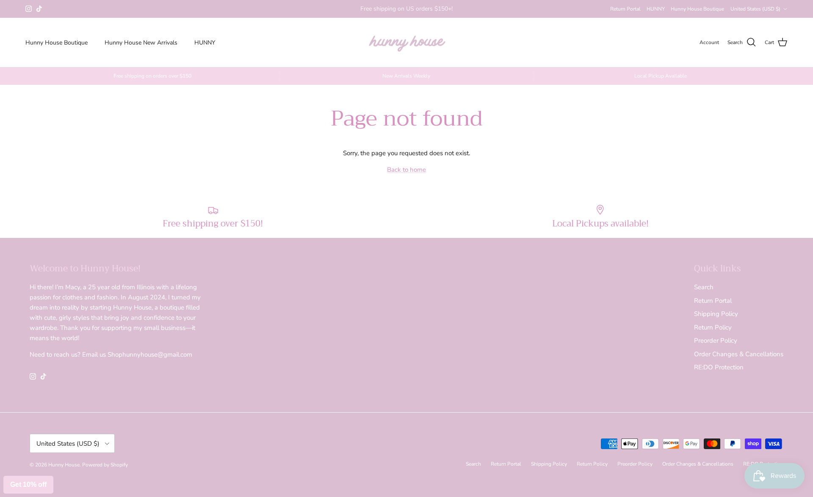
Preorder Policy (715, 340)
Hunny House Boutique (697, 9)
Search (703, 287)
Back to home (406, 169)
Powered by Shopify (105, 464)
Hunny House (64, 464)
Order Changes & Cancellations (738, 354)
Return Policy (713, 327)
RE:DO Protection (719, 367)
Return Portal (625, 9)
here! (432, 12)
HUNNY (656, 9)
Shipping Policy (716, 314)
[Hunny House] (407, 42)
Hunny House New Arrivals (141, 43)
